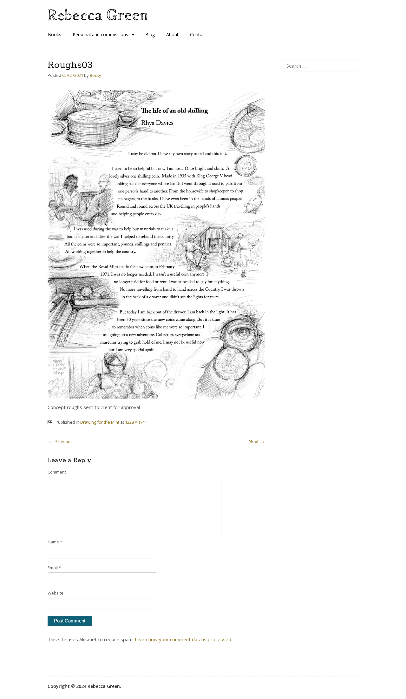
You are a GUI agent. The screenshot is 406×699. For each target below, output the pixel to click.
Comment (57, 472)
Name (55, 542)
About (172, 34)
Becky (95, 75)
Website (55, 593)
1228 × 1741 (136, 422)
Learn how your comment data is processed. (183, 639)
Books (54, 34)
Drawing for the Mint (99, 422)
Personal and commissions (100, 34)
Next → (256, 442)
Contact (198, 34)
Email (54, 567)
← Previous (60, 442)
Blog (150, 34)
